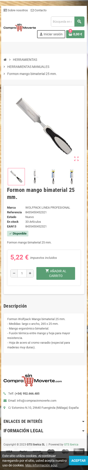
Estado (11, 217)
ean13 (11, 226)
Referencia (14, 212)
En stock (13, 221)
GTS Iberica (71, 444)
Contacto (40, 10)
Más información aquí (41, 465)
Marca (11, 207)
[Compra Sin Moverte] (20, 27)
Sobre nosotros (17, 10)
